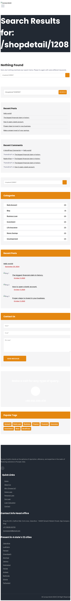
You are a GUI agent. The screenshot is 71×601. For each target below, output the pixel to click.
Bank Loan (17, 424)
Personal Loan (9, 495)
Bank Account (12, 205)
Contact (7, 506)
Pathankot (6, 583)
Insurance (54, 424)
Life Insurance (12, 227)
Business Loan (12, 216)
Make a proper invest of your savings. (16, 130)
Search (62, 92)
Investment (11, 222)
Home (6, 481)
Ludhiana (6, 547)
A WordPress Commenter (12, 150)
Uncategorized (12, 239)
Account (7, 424)
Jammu (5, 561)
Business (27, 424)
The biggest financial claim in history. (16, 118)
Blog (8, 211)
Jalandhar (6, 543)
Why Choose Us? (10, 488)
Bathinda (6, 576)
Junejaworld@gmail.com (11, 531)
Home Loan (8, 492)
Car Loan (7, 499)
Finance (36, 424)
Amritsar (6, 558)
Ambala (5, 572)
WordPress (26, 428)
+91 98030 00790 (9, 527)
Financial (44, 424)
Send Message (13, 358)
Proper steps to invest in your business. (17, 126)
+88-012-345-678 (35, 400)
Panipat (5, 551)
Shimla (5, 579)
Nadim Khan (8, 159)
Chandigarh (7, 554)
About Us (7, 485)
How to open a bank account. (14, 122)
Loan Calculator (9, 503)
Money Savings (12, 233)
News (18, 428)
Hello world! (8, 113)
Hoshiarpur (7, 565)
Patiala (5, 569)
